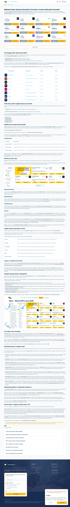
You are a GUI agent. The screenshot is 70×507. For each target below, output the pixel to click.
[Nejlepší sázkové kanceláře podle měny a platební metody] (35, 313)
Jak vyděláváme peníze (35, 472)
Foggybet (9, 96)
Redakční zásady (34, 470)
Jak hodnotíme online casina (36, 467)
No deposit (6, 191)
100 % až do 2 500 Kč (29, 82)
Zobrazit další (35, 47)
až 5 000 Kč (28, 89)
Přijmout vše (62, 502)
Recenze (7, 32)
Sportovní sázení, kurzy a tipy (11, 485)
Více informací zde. (60, 499)
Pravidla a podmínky (54, 473)
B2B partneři (9, 488)
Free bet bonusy (7, 213)
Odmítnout (51, 502)
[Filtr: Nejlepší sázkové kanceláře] (35, 177)
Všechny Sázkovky (14, 1)
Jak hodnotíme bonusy (35, 469)
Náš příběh (33, 473)
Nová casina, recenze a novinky (12, 487)
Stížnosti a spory (54, 467)
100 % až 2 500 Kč (29, 85)
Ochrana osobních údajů (55, 472)
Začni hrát (15, 32)
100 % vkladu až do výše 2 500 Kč (31, 78)
